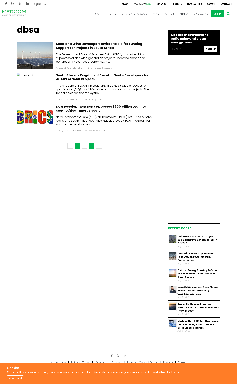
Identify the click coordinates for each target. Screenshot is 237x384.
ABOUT (211, 3)
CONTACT (226, 3)
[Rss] (12, 4)
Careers (117, 362)
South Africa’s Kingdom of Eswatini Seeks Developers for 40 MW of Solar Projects (102, 77)
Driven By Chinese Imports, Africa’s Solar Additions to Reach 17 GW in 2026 (198, 307)
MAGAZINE (200, 13)
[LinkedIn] (27, 4)
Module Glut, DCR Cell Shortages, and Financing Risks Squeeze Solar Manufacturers (198, 324)
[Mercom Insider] (143, 4)
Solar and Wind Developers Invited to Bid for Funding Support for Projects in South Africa (99, 46)
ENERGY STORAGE (134, 13)
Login (217, 14)
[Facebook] (6, 4)
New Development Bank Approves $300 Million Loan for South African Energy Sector (101, 108)
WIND (156, 13)
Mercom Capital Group (142, 362)
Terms (182, 362)
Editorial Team (80, 362)
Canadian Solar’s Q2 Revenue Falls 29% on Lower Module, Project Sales (195, 257)
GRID (113, 13)
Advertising (58, 362)
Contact (101, 362)
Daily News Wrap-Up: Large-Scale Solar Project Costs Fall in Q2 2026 (197, 240)
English (37, 4)
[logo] (14, 13)
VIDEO (183, 13)
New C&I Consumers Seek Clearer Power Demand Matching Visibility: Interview (198, 290)
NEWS (125, 3)
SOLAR (99, 13)
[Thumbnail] (172, 239)
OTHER (169, 13)
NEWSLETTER (194, 3)
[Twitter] (20, 4)
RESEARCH (162, 3)
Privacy (168, 362)
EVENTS (177, 3)
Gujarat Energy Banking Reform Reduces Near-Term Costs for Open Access (197, 274)
